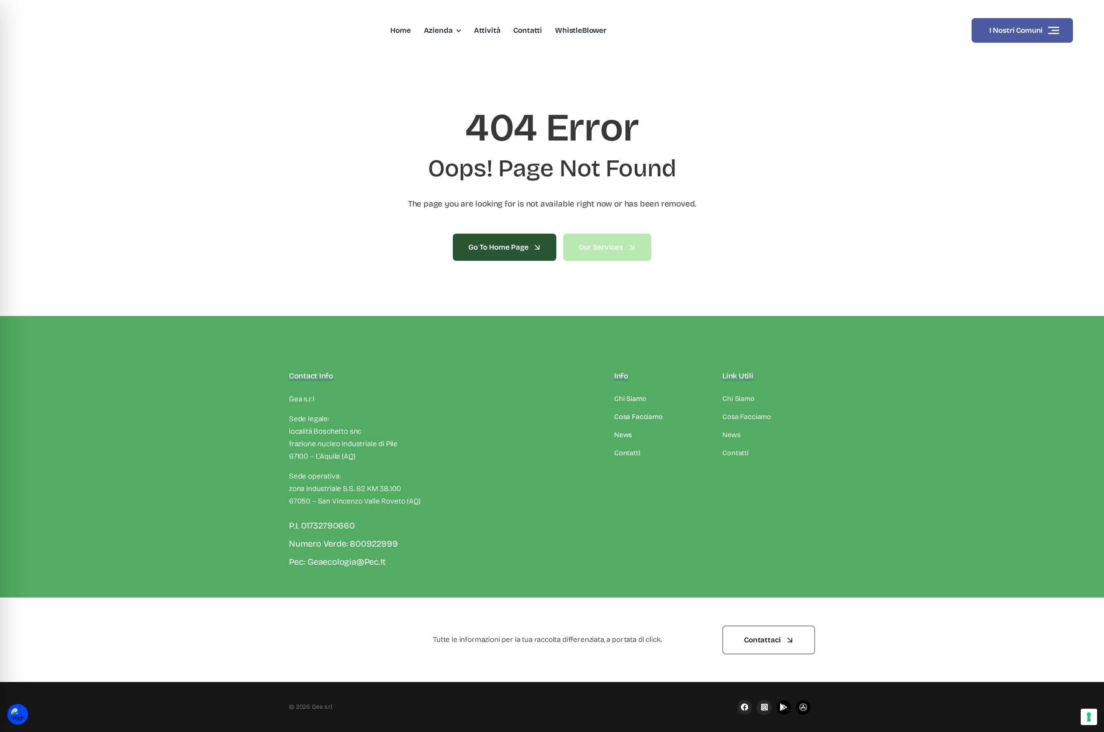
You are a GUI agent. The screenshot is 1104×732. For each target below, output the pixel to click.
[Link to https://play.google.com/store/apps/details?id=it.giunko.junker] (783, 707)
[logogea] (72, 10)
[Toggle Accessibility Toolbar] (17, 714)
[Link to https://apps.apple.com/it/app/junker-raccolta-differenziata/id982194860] (764, 707)
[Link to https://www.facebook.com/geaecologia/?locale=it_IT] (744, 707)
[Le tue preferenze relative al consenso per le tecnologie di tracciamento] (1089, 717)
